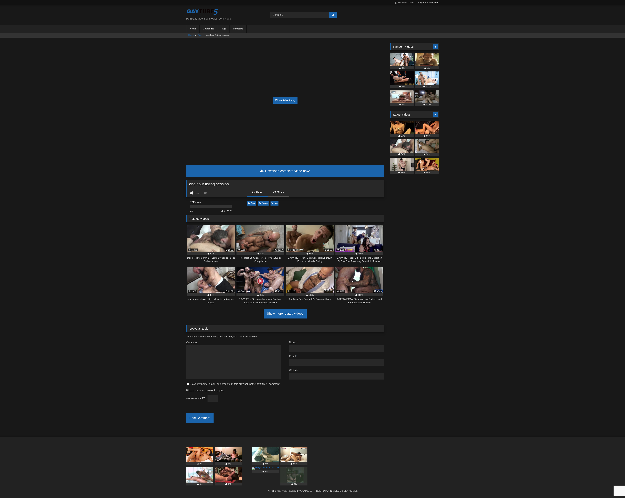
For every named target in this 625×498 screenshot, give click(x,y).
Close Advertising (285, 100)
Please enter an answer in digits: (205, 390)
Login (421, 2)
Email (293, 356)
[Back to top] (614, 488)
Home (193, 28)
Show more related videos (285, 313)
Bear (200, 35)
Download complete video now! (287, 171)
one (276, 203)
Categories (208, 28)
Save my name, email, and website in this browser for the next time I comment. (235, 384)
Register (433, 2)
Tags (223, 28)
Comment (191, 342)
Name (293, 342)
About (258, 192)
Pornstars (238, 28)
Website (294, 370)
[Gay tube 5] (202, 12)
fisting (265, 203)
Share (280, 192)
